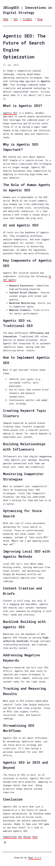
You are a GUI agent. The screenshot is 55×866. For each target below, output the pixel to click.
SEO (16, 18)
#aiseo (27, 836)
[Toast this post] (5, 843)
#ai (20, 836)
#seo (35, 836)
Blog (39, 18)
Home (5, 18)
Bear (34, 857)
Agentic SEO (10, 112)
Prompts (27, 18)
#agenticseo (10, 836)
